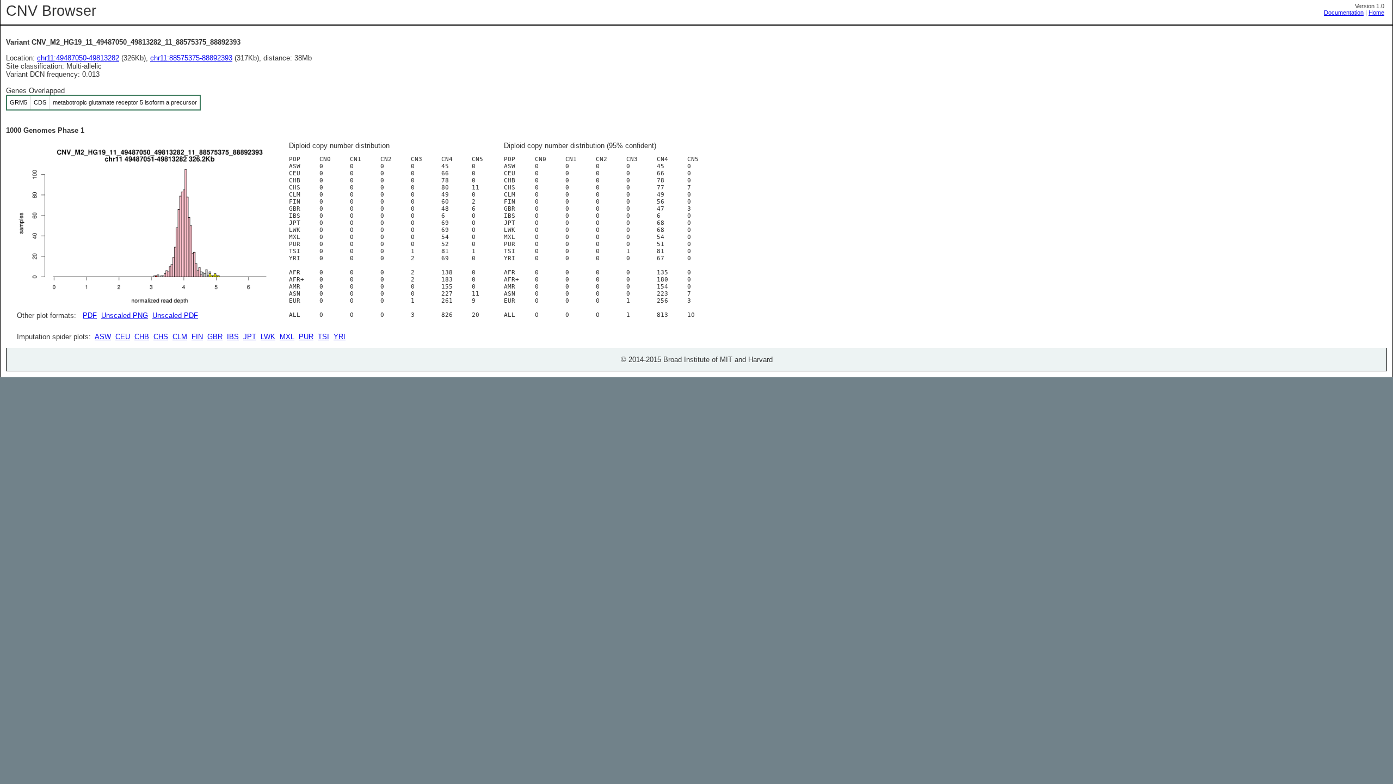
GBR (215, 337)
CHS (160, 337)
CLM (179, 337)
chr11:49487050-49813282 (78, 58)
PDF (90, 315)
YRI (340, 337)
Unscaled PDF (175, 315)
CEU (122, 337)
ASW (103, 337)
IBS (233, 337)
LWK (268, 337)
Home (1376, 12)
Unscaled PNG (124, 315)
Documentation (1344, 12)
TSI (323, 337)
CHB (141, 337)
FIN (197, 337)
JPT (249, 337)
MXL (287, 337)
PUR (306, 337)
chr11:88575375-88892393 (191, 58)
